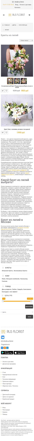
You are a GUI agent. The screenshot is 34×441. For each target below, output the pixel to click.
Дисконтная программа (9, 364)
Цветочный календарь (9, 394)
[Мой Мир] (7, 348)
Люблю (14, 289)
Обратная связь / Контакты (10, 386)
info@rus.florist (19, 2)
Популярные (23, 25)
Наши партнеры (7, 383)
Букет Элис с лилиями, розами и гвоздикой (17, 129)
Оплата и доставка (25, 4)
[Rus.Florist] (16, 15)
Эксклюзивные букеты (20, 270)
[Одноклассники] (5, 348)
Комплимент (27, 289)
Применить (29, 306)
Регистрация (6, 410)
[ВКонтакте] (2, 348)
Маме (3, 278)
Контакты (17, 7)
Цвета (4, 312)
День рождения (6, 289)
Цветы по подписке (8, 396)
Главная (6, 25)
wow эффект (13, 291)
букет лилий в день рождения (17, 170)
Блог (4, 377)
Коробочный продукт (8, 399)
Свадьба (20, 289)
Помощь (5, 414)
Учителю (4, 281)
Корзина (5, 412)
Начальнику (23, 278)
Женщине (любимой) (12, 278)
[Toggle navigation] (3, 14)
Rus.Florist (3, 426)
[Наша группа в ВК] (3, 338)
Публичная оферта (8, 381)
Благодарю (5, 291)
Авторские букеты (7, 270)
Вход (16, 4)
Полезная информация (9, 379)
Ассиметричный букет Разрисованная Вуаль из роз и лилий (17, 86)
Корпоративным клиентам (10, 374)
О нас (4, 372)
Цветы (14, 25)
